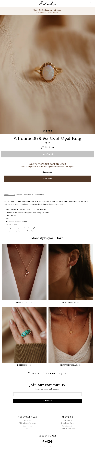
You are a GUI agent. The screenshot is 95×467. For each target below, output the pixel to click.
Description (9, 194)
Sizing (19, 194)
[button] (43, 131)
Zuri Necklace (24, 302)
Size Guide (49, 147)
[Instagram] (49, 441)
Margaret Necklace (70, 365)
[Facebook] (43, 441)
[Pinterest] (51, 441)
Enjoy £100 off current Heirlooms (47, 11)
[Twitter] (45, 441)
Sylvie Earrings (70, 302)
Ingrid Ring (24, 365)
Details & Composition (34, 194)
